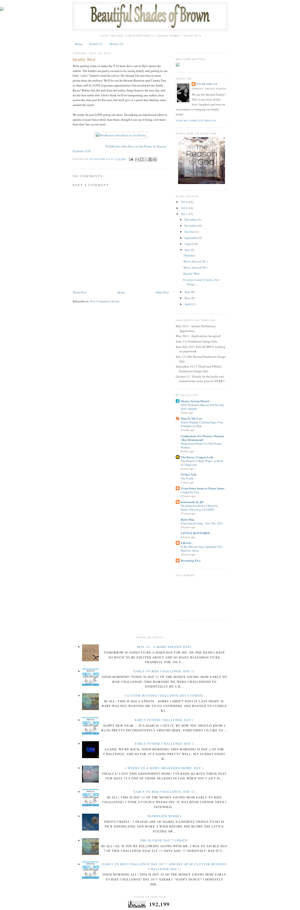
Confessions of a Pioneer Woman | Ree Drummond (202, 438)
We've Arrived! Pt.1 (195, 267)
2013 (184, 202)
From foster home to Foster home (203, 488)
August (189, 244)
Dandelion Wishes (164, 816)
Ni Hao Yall (188, 474)
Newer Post (80, 292)
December (191, 219)
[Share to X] (146, 159)
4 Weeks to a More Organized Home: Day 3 (164, 768)
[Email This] (137, 159)
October (189, 231)
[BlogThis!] (141, 159)
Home (78, 44)
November (191, 225)
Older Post (162, 292)
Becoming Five (191, 560)
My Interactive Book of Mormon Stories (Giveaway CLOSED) (199, 507)
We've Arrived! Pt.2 (195, 261)
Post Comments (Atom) (104, 301)
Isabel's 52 (95, 44)
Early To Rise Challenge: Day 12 (164, 792)
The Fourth (187, 478)
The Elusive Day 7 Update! (164, 840)
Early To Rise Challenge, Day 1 (164, 720)
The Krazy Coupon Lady (197, 457)
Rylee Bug (187, 519)
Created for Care (190, 492)
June (187, 292)
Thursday (189, 255)
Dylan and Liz (206, 84)
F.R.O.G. (186, 543)
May (187, 298)
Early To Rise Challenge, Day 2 (164, 743)
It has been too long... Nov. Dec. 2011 (202, 523)
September (191, 238)
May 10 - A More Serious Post (164, 647)
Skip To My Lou (191, 418)
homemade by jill (192, 502)
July (187, 250)
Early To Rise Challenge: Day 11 (164, 671)
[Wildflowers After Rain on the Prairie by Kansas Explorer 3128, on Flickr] (120, 135)
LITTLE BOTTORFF (195, 533)
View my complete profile (196, 120)
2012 (184, 208)
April (188, 304)
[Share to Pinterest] (155, 159)
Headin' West (191, 273)
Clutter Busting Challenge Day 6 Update (164, 695)
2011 (184, 214)
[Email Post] (131, 159)
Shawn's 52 (116, 44)
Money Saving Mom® (195, 401)
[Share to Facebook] (150, 159)
